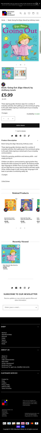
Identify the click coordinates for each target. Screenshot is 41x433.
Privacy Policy (6, 384)
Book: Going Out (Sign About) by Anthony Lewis (23, 20)
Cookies (4, 383)
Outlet (3, 338)
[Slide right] (25, 65)
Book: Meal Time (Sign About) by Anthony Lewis (26, 218)
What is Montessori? (8, 363)
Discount (4, 336)
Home (3, 20)
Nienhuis (4, 332)
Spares (4, 340)
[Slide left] (16, 65)
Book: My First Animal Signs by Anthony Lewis (9, 218)
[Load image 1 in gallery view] (8, 73)
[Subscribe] (36, 307)
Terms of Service (7, 388)
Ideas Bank (5, 361)
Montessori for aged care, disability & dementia (15, 367)
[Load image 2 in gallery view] (20, 73)
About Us (4, 356)
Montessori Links (7, 365)
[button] (21, 13)
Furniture (4, 342)
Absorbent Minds (7, 334)
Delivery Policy (6, 386)
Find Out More (26, 405)
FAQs (3, 381)
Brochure (4, 358)
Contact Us (5, 379)
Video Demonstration (8, 359)
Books (3, 343)
